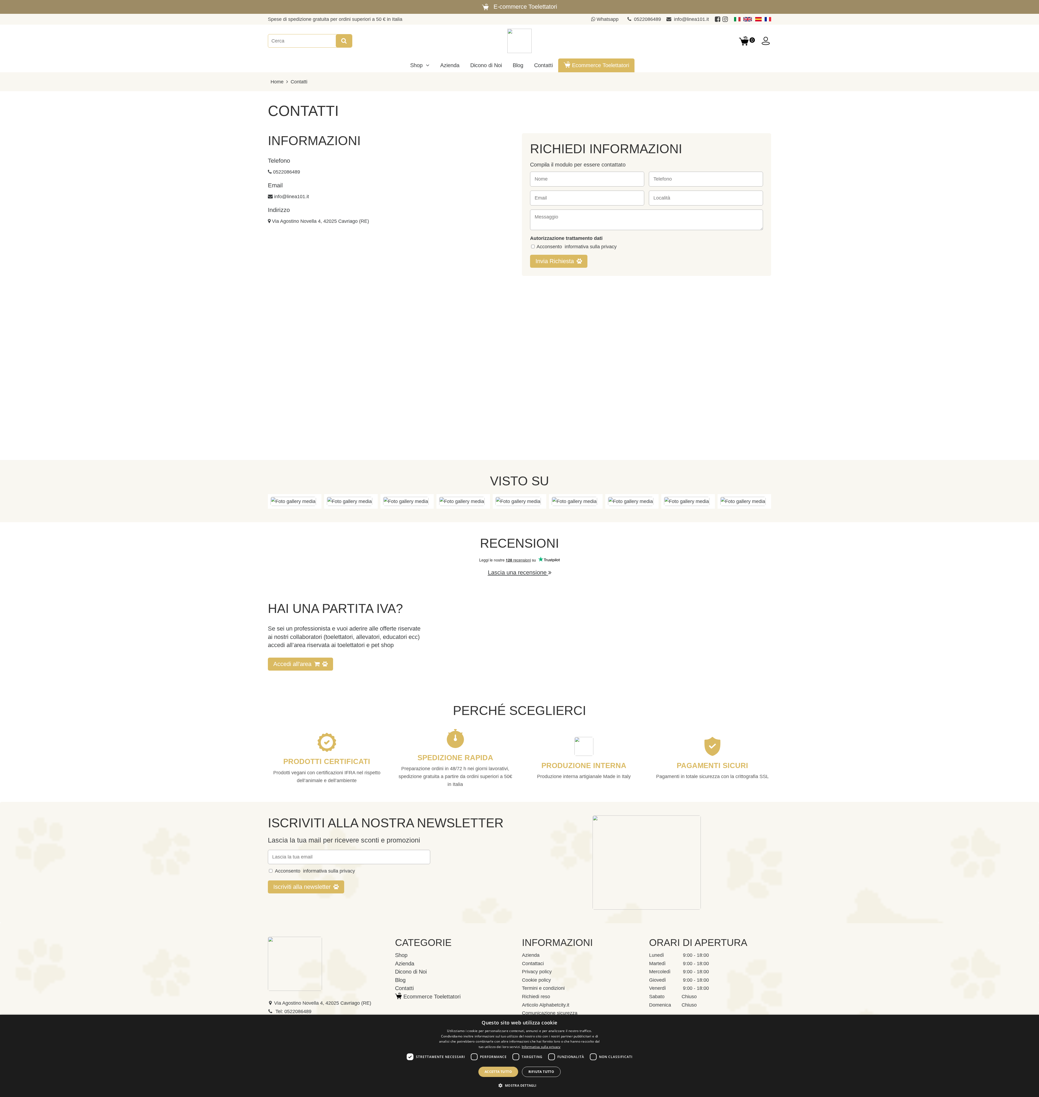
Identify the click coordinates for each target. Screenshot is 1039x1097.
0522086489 (647, 19)
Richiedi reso (536, 996)
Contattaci (533, 963)
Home (277, 81)
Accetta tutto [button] (498, 1071)
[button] (519, 1086)
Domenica (660, 1005)
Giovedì (657, 980)
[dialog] (519, 1056)
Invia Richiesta (554, 261)
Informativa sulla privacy (541, 1046)
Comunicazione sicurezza (549, 1013)
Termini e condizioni (543, 988)
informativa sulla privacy (591, 246)
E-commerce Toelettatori (525, 6)
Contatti (299, 81)
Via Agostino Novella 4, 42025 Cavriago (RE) (320, 221)
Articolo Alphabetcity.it (545, 1005)
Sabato (657, 996)
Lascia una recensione (518, 572)
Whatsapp (607, 19)
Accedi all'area (292, 664)
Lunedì (656, 955)
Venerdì (657, 988)
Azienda (531, 955)
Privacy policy (537, 971)
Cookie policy (536, 980)
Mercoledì (659, 971)
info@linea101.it (691, 19)
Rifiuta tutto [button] (541, 1071)
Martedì (657, 963)
